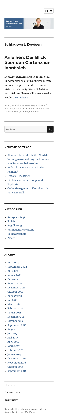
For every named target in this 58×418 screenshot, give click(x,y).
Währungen (26, 111)
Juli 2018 (12, 300)
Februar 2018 (15, 308)
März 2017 (13, 345)
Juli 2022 (12, 270)
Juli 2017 (12, 333)
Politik (11, 221)
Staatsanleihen (11, 111)
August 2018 (14, 295)
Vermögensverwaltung (20, 229)
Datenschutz (12, 392)
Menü (48, 11)
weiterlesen (21, 97)
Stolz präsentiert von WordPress (19, 412)
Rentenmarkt (42, 108)
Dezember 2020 (16, 279)
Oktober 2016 (15, 366)
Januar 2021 (14, 275)
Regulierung (14, 225)
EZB (25, 108)
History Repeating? (18, 175)
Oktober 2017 (15, 320)
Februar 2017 (15, 350)
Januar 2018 (14, 312)
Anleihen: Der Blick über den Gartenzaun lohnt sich (27, 62)
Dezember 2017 (16, 316)
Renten (31, 108)
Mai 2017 (12, 337)
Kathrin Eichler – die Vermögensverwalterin (25, 409)
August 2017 (14, 329)
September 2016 (17, 370)
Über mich (10, 385)
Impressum (11, 399)
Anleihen (8, 108)
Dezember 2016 (16, 358)
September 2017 (16, 325)
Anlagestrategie (29, 105)
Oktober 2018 (15, 291)
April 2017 (13, 341)
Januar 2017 (14, 354)
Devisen (18, 108)
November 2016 (16, 362)
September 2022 (17, 266)
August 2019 (14, 283)
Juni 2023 (13, 262)
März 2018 (13, 304)
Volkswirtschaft (16, 233)
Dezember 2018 (16, 287)
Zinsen (41, 105)
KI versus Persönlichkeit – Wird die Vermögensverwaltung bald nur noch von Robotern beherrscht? (29, 159)
